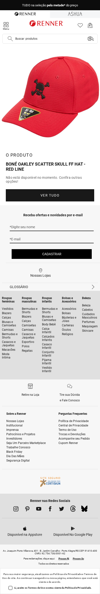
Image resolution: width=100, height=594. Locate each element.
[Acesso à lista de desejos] (80, 26)
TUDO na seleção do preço (50, 5)
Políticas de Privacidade (67, 574)
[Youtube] (39, 510)
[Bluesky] (84, 510)
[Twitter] (61, 510)
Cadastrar (51, 254)
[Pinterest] (27, 510)
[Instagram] (16, 510)
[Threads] (73, 510)
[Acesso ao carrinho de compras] (90, 26)
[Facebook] (50, 510)
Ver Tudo (50, 195)
